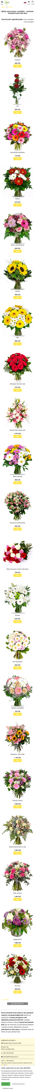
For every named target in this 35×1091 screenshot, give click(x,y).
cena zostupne (29, 22)
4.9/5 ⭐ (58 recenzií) (7, 1060)
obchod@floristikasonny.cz (10, 1057)
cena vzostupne (29, 19)
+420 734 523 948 (8, 1053)
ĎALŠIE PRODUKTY (17, 1004)
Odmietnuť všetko (8, 1088)
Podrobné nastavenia (18, 1084)
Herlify (10, 7)
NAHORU (6, 999)
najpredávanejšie (17, 19)
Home (3, 7)
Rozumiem (6, 1084)
